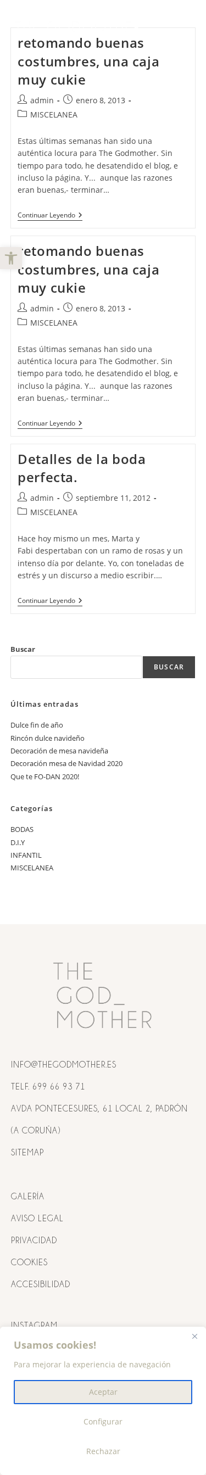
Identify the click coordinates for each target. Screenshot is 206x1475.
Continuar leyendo (50, 215)
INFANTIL (26, 855)
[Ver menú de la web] (185, 26)
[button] (11, 258)
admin (42, 100)
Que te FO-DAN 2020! (44, 776)
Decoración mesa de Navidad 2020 (66, 763)
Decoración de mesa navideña (59, 751)
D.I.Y (17, 842)
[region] (103, 1401)
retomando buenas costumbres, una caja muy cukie (88, 60)
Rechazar (103, 1451)
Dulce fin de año (36, 725)
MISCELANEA (53, 114)
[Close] (194, 1336)
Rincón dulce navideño (47, 738)
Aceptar (103, 1392)
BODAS (22, 829)
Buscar (22, 649)
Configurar (103, 1421)
